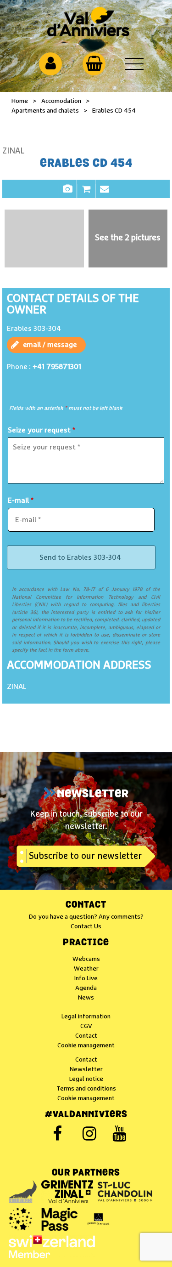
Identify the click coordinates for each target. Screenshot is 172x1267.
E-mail (20, 500)
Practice (86, 943)
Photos (68, 193)
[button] (94, 63)
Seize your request (41, 430)
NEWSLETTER (93, 794)
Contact (104, 193)
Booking (86, 193)
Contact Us (86, 926)
